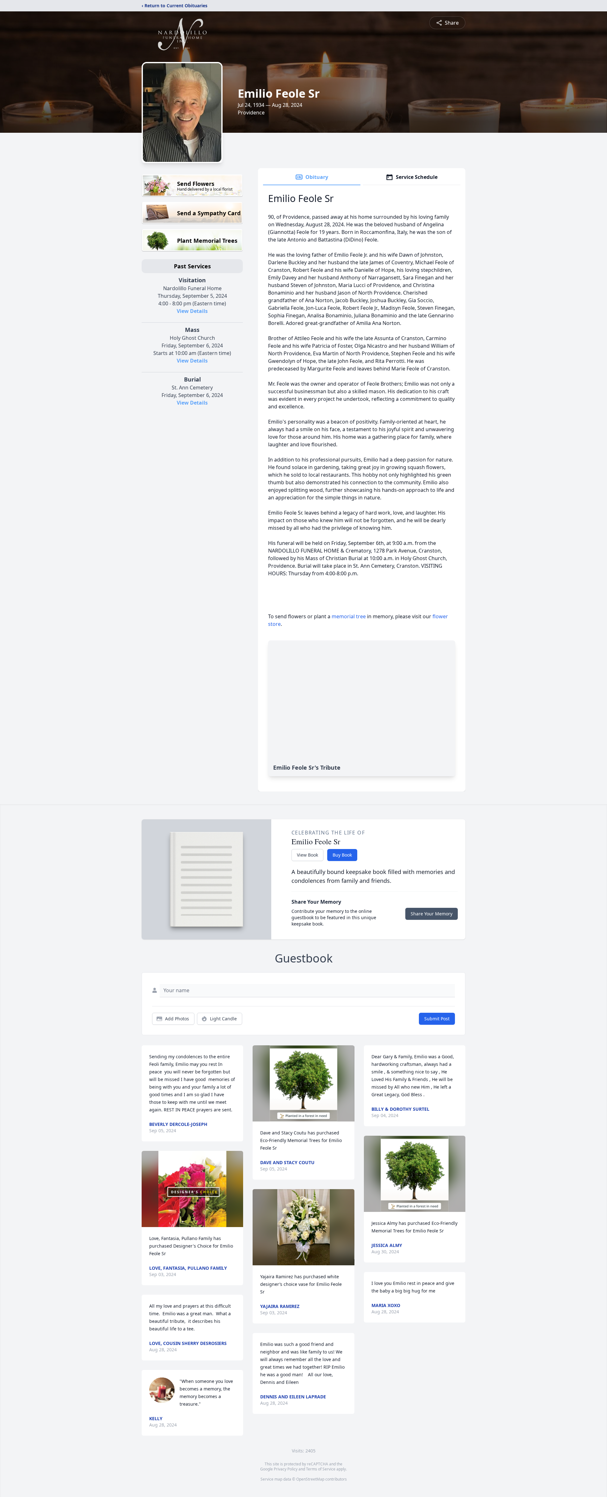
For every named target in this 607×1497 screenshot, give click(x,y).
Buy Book (342, 855)
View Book (307, 855)
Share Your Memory (431, 914)
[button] (192, 1189)
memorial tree (349, 616)
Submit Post (437, 1019)
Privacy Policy (285, 1469)
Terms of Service (320, 1469)
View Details (192, 311)
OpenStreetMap (310, 1479)
